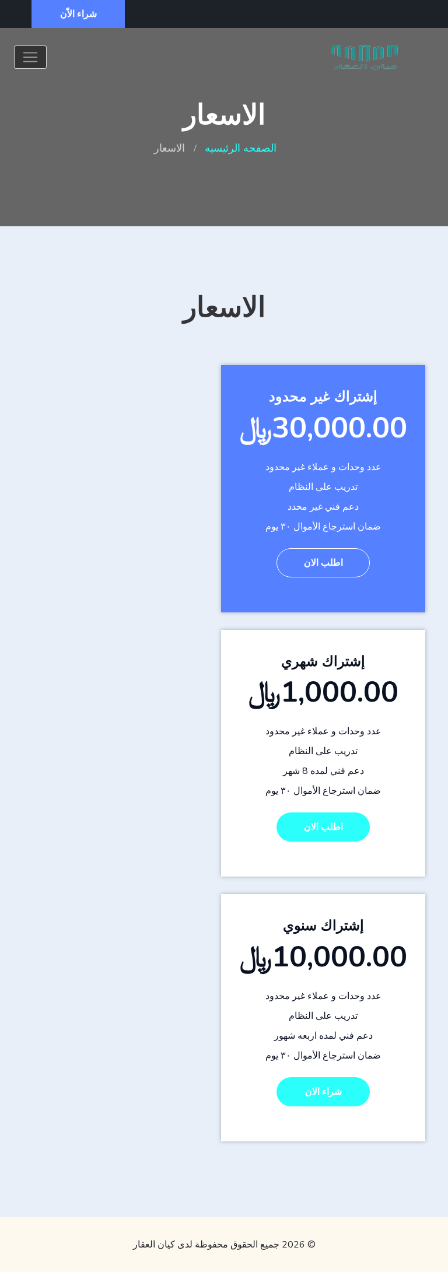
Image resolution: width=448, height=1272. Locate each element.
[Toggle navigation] (30, 57)
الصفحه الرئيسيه (240, 148)
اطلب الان (323, 562)
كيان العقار (154, 1244)
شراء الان (323, 1091)
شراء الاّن (78, 14)
